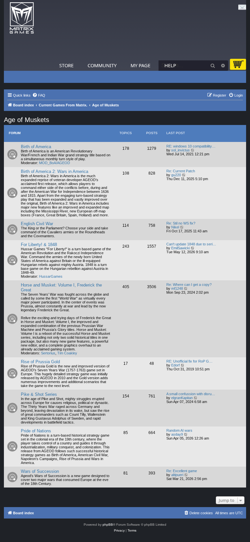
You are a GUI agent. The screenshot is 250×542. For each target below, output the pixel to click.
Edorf (175, 365)
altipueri (177, 475)
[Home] (22, 18)
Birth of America (36, 146)
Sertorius (48, 353)
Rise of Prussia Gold (40, 361)
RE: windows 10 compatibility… (190, 146)
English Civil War (37, 223)
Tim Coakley (67, 353)
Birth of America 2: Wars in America (54, 171)
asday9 (177, 434)
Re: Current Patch (180, 171)
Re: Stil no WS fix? (180, 223)
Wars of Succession (40, 471)
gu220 (176, 175)
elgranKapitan (182, 398)
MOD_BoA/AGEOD (54, 163)
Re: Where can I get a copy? (189, 284)
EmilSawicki (180, 248)
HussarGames (50, 276)
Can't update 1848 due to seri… (191, 244)
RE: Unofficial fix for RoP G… (189, 361)
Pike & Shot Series (39, 394)
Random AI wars (179, 430)
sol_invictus (180, 150)
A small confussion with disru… (190, 394)
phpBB (108, 524)
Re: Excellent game (181, 471)
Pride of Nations (36, 430)
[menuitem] (38, 95)
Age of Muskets (26, 119)
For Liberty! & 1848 (39, 244)
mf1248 (177, 288)
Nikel (175, 227)
